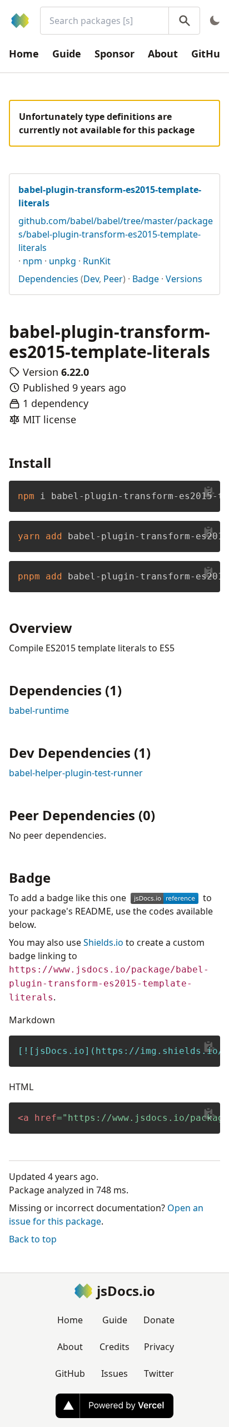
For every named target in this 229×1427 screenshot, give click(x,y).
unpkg (62, 261)
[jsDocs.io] (20, 21)
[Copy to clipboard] (209, 492)
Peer (113, 279)
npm (32, 261)
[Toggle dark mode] (215, 21)
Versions (184, 279)
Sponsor (114, 53)
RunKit (97, 261)
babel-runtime (39, 710)
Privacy (159, 1347)
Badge (145, 279)
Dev (91, 279)
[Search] (184, 21)
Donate (159, 1320)
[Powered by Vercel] (114, 1406)
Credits (114, 1347)
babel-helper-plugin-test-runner (76, 773)
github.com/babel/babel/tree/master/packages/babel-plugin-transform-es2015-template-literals (115, 234)
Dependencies (48, 279)
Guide (66, 53)
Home (24, 53)
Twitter (159, 1373)
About (163, 53)
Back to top (33, 1239)
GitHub (70, 1373)
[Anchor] (57, 462)
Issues (114, 1373)
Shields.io (103, 942)
